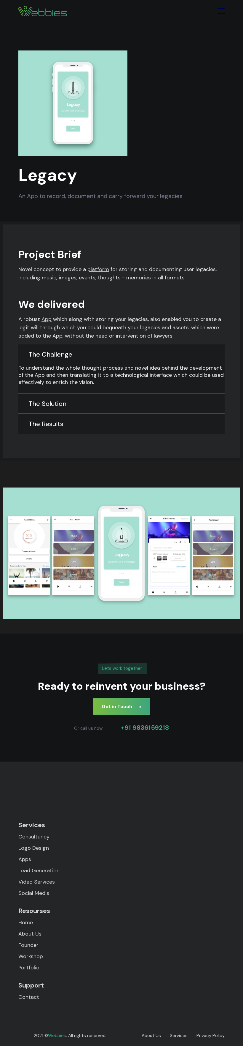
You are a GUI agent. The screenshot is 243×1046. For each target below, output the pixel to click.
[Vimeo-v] (133, 789)
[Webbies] (42, 11)
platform (98, 269)
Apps (24, 859)
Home (25, 922)
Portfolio (28, 967)
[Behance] (183, 789)
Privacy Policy (210, 1036)
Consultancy (33, 836)
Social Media (33, 893)
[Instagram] (109, 789)
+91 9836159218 (145, 728)
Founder (28, 945)
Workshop (30, 956)
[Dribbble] (158, 789)
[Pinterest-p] (60, 789)
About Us (29, 934)
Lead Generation (39, 870)
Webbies (57, 1036)
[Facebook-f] (35, 789)
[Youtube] (207, 789)
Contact (28, 997)
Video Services (36, 882)
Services (179, 1036)
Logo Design (33, 848)
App (46, 319)
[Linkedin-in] (84, 789)
